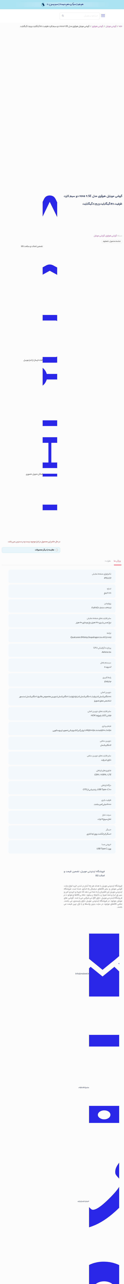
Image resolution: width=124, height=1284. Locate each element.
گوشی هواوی (97, 26)
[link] (37, 16)
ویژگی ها (117, 561)
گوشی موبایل (111, 26)
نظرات (108, 561)
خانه (120, 26)
